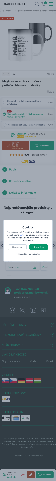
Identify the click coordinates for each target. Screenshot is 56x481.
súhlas (23, 235)
